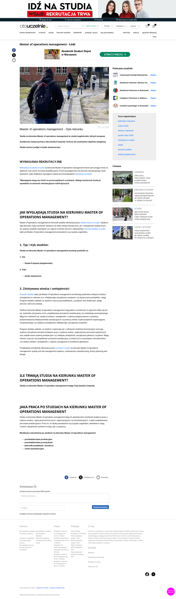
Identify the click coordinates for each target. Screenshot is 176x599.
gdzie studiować (140, 214)
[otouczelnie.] (34, 26)
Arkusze (133, 26)
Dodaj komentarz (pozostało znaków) (35, 491)
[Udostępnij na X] (14, 55)
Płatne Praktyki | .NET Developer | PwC (77, 547)
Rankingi (99, 20)
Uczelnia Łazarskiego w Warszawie (134, 106)
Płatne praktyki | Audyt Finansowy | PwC (77, 554)
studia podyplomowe (142, 219)
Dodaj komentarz (100, 507)
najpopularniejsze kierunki (144, 195)
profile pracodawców (142, 183)
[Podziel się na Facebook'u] (14, 50)
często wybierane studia (143, 217)
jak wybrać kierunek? (142, 198)
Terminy (107, 26)
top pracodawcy (107, 32)
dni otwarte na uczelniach (144, 238)
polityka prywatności (57, 588)
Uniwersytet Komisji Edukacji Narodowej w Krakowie (138, 75)
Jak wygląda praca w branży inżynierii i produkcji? (27, 547)
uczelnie (42, 32)
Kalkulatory (120, 26)
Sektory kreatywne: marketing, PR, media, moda (43, 540)
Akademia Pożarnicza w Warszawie (134, 90)
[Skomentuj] (14, 60)
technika (126, 32)
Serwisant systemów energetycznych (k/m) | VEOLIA (61, 540)
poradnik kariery (140, 180)
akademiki (77, 32)
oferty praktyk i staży (142, 178)
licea (154, 36)
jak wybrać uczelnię (141, 235)
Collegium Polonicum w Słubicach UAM (136, 98)
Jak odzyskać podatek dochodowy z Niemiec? (43, 533)
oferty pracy (139, 175)
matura (136, 32)
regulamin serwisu (49, 514)
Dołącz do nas (46, 20)
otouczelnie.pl (24, 588)
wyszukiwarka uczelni (142, 233)
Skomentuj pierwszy (170, 591)
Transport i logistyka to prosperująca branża (27, 540)
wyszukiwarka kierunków (143, 193)
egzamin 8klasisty (149, 32)
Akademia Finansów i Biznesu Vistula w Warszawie (138, 82)
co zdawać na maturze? (143, 200)
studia (51, 32)
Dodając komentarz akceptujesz (38, 514)
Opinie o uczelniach (74, 20)
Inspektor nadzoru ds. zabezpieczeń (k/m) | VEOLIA (60, 533)
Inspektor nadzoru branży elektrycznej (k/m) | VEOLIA (60, 556)
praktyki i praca (91, 32)
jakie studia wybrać (141, 212)
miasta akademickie (28, 32)
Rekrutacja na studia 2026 (127, 20)
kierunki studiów (63, 32)
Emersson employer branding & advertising (44, 595)
